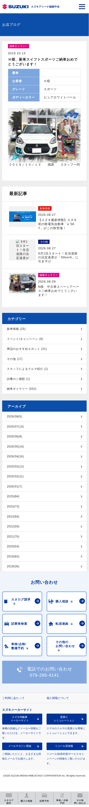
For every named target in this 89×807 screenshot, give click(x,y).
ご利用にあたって (13, 698)
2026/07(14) (15, 426)
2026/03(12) (15, 466)
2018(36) (13, 566)
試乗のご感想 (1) (18, 379)
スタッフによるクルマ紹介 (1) (27, 368)
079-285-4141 (44, 675)
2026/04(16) (15, 456)
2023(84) (13, 516)
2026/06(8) (14, 436)
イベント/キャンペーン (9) (25, 339)
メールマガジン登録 (19, 746)
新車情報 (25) (16, 328)
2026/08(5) (14, 416)
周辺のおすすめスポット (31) (27, 348)
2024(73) (13, 506)
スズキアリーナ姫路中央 (45, 6)
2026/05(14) (15, 446)
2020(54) (13, 546)
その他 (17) (15, 359)
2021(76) (13, 536)
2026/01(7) (14, 486)
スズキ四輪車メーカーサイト (20, 719)
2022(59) (13, 526)
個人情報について (58, 698)
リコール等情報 (64, 746)
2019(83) (13, 556)
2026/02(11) (15, 476)
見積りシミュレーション (64, 719)
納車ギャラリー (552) (21, 388)
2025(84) (13, 496)
